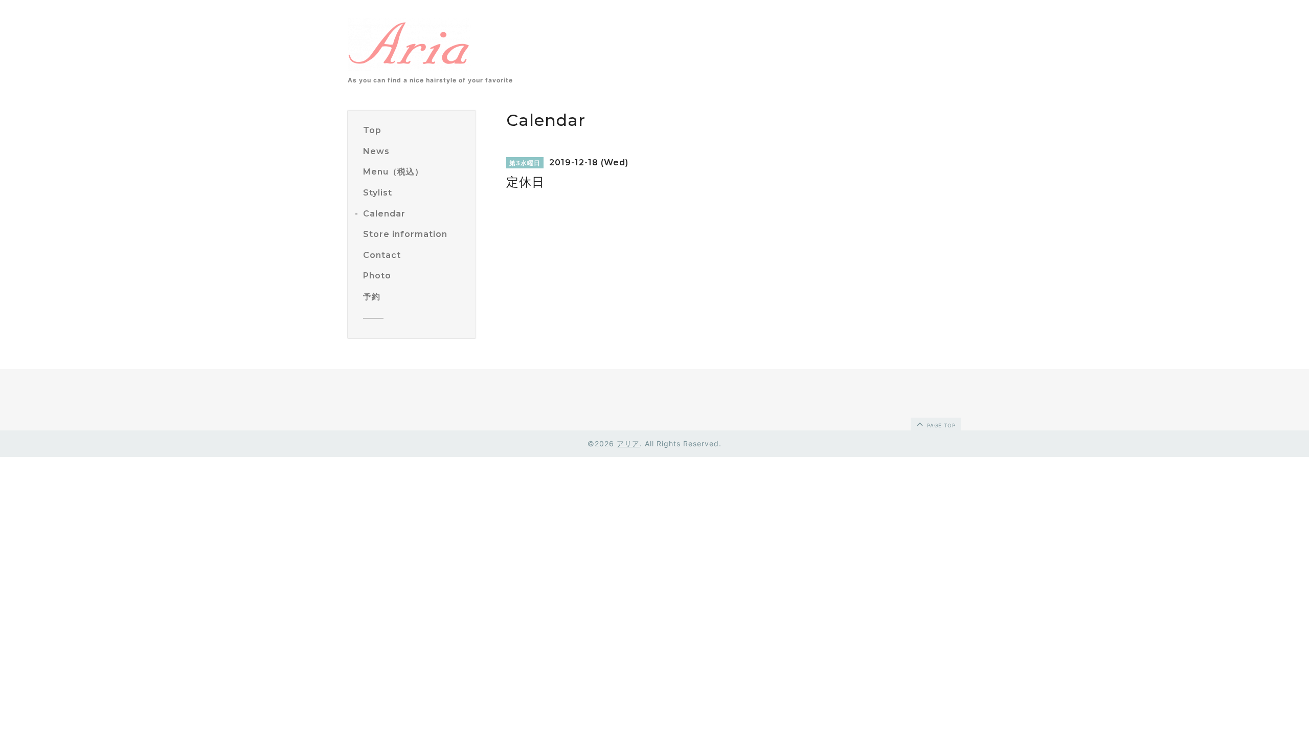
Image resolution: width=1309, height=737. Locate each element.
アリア (628, 443)
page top (940, 425)
